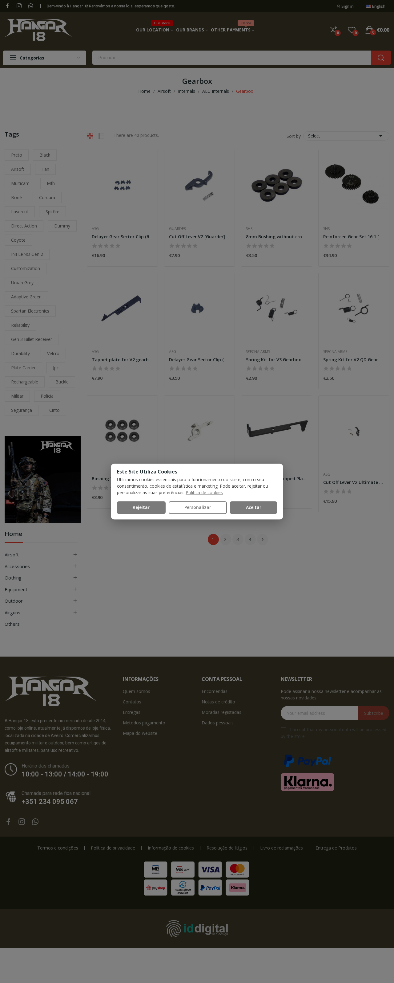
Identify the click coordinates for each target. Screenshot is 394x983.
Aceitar (253, 507)
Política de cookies (204, 492)
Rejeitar (141, 507)
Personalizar (197, 507)
